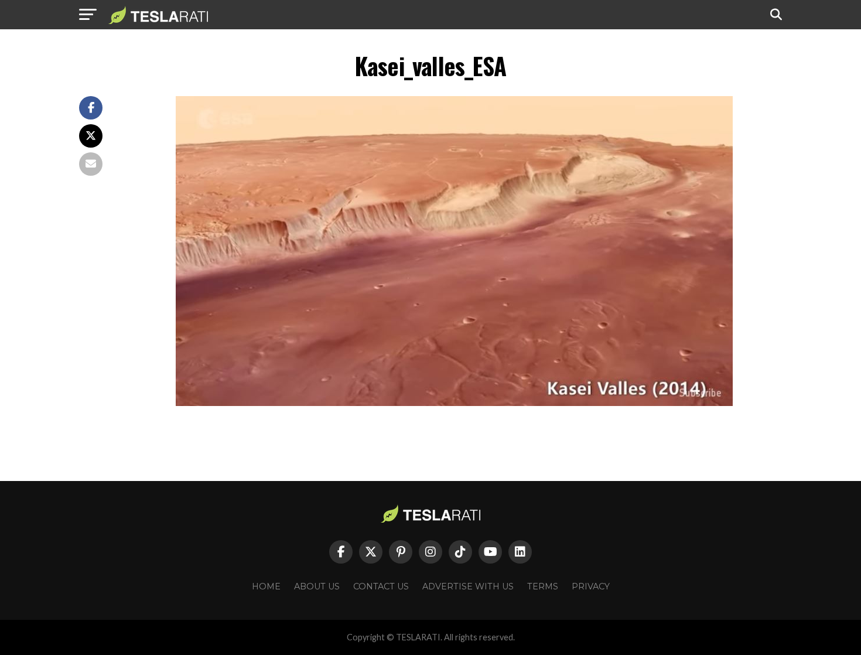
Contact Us (381, 586)
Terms (542, 586)
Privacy (591, 586)
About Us (317, 586)
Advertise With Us (468, 586)
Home (266, 586)
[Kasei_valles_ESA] (454, 402)
